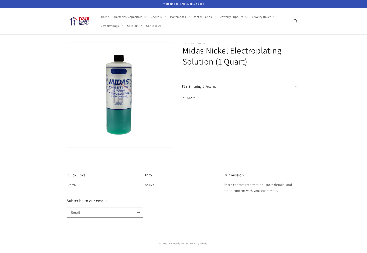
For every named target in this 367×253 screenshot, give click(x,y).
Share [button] (191, 98)
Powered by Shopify (197, 243)
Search (71, 185)
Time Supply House (177, 243)
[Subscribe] (138, 213)
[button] (130, 16)
